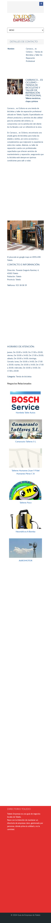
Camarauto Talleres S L (25, 442)
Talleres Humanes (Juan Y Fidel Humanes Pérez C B (25, 472)
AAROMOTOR (25, 561)
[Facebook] (41, 4)
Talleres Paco (26, 503)
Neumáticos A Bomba (25, 532)
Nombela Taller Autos (25, 413)
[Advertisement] (25, 191)
